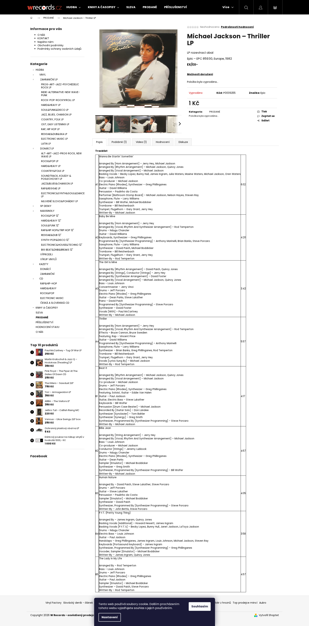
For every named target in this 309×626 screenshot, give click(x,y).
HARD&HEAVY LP (51, 105)
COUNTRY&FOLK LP (52, 171)
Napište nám (46, 42)
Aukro (262, 603)
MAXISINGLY (47, 211)
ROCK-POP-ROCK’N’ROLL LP (58, 100)
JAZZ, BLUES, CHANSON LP (56, 114)
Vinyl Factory (53, 603)
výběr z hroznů (221, 603)
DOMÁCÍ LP (47, 148)
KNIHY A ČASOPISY (47, 307)
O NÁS (41, 35)
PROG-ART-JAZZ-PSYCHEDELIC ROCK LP (60, 86)
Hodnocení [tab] (163, 142)
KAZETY (43, 264)
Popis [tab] (99, 142)
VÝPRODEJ (46, 254)
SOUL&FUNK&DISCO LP (55, 110)
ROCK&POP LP (49, 161)
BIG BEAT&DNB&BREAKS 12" (57, 249)
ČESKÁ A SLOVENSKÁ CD (54, 303)
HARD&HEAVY (48, 288)
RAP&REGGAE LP (50, 188)
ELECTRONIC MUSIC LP (54, 139)
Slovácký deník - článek (78, 603)
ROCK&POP (47, 293)
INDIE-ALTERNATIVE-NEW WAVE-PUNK (60, 93)
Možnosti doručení (200, 74)
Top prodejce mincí (245, 603)
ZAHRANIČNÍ (47, 274)
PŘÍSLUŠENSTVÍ (44, 322)
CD (41, 278)
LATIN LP (46, 143)
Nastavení (110, 617)
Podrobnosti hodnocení (237, 27)
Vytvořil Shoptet (269, 615)
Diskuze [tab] (183, 142)
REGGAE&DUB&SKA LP (54, 134)
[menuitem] (73, 7)
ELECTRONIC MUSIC (52, 298)
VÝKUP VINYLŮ (48, 259)
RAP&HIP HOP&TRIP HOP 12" (57, 230)
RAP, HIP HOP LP (50, 129)
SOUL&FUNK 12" (50, 225)
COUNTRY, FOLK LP (52, 119)
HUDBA (40, 70)
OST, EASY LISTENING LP (55, 124)
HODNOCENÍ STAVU (47, 327)
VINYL (42, 74)
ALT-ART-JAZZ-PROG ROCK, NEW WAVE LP (61, 155)
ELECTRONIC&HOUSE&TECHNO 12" (61, 245)
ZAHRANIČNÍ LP (49, 79)
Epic (263, 93)
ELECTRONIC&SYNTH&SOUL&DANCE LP (62, 195)
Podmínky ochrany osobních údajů (59, 49)
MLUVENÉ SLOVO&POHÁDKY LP (59, 201)
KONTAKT (43, 38)
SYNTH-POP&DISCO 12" (55, 240)
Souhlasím (199, 606)
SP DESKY (45, 206)
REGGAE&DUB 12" (51, 235)
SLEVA (39, 312)
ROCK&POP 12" (50, 216)
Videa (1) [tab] (141, 142)
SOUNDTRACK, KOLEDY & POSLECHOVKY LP (56, 177)
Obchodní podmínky (50, 45)
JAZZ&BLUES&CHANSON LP (57, 183)
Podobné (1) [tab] (119, 142)
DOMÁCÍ (45, 269)
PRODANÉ (42, 317)
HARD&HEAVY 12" (51, 220)
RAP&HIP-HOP (48, 283)
